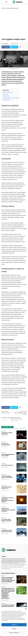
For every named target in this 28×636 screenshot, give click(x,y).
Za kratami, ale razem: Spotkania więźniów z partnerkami (8, 606)
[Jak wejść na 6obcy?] (22, 467)
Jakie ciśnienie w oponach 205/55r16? (7, 476)
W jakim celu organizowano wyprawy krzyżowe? (8, 510)
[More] (20, 47)
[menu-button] (6, 2)
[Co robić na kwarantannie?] (22, 445)
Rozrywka (3, 8)
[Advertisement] (14, 23)
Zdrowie (3, 603)
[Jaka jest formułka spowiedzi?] (22, 435)
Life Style (3, 575)
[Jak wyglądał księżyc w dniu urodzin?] (22, 456)
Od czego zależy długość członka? (6, 520)
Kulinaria (3, 586)
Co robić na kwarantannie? (5, 444)
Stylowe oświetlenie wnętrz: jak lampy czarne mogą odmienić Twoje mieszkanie (8, 580)
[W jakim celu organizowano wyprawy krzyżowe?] (22, 510)
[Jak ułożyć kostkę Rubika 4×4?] (22, 489)
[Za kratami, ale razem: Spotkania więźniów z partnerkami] (22, 607)
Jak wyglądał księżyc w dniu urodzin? (8, 455)
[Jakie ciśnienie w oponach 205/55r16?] (22, 478)
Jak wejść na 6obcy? (5, 412)
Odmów (14, 628)
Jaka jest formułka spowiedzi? (6, 433)
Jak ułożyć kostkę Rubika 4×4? (6, 487)
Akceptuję (14, 624)
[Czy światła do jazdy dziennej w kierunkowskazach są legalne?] (22, 500)
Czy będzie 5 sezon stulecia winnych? (6, 531)
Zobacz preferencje (14, 632)
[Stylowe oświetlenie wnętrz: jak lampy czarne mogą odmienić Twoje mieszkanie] (22, 579)
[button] (26, 609)
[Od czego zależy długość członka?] (22, 521)
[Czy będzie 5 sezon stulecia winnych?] (22, 532)
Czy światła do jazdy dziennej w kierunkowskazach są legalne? (7, 499)
